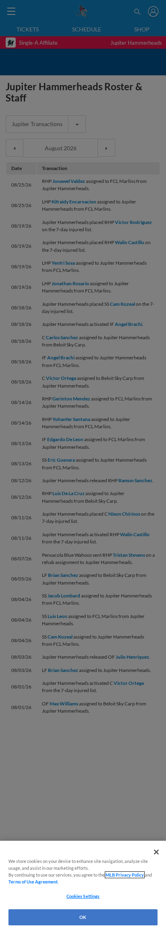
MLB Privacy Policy (125, 874)
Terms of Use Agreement (33, 881)
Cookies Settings (83, 896)
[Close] (156, 852)
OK (82, 917)
